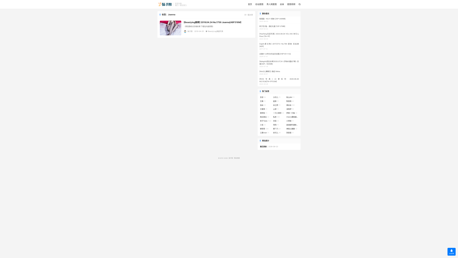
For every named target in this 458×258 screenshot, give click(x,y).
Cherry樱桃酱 (292, 117)
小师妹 (290, 121)
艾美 (263, 101)
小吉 (263, 125)
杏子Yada (265, 121)
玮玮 (276, 125)
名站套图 (259, 4)
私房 (276, 117)
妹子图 (164, 4)
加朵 (263, 105)
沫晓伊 (290, 109)
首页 (250, 4)
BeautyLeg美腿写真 (214, 31)
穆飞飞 (277, 129)
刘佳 (276, 121)
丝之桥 (276, 105)
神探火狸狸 (291, 129)
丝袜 (282, 4)
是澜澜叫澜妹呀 (292, 125)
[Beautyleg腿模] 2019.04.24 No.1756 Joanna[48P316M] (212, 22)
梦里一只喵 (291, 113)
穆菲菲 (264, 129)
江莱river (264, 133)
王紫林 (263, 109)
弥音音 (290, 133)
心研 (276, 109)
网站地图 (237, 158)
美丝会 (290, 105)
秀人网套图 (272, 4)
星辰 (276, 101)
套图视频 (291, 4)
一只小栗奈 (278, 113)
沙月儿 (276, 97)
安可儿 (277, 133)
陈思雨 (290, 101)
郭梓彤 (263, 113)
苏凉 (263, 97)
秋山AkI (290, 97)
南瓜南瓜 (264, 117)
